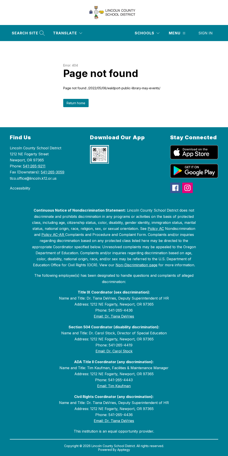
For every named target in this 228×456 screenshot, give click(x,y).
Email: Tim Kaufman (114, 386)
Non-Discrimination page (136, 265)
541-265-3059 (52, 172)
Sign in (205, 33)
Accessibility (20, 188)
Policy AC (156, 228)
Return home (76, 103)
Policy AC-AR (53, 234)
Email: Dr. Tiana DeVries (114, 316)
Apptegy (123, 450)
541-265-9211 (34, 166)
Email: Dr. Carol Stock (114, 351)
